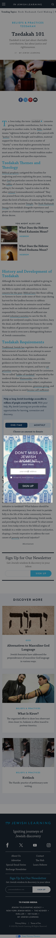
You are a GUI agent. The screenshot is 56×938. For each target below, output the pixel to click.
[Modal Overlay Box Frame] (28, 469)
